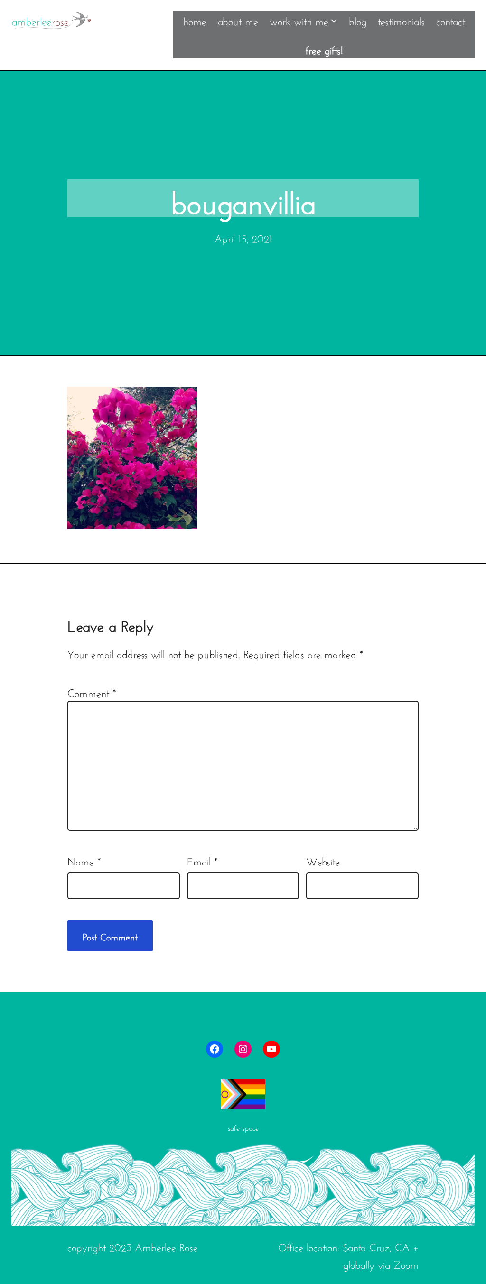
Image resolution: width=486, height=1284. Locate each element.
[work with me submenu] (334, 20)
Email (202, 860)
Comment (91, 692)
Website (323, 860)
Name (84, 860)
